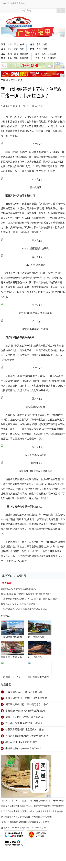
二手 (37, 58)
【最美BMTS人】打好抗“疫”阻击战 (23, 692)
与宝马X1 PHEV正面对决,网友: (21, 742)
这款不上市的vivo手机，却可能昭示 (24, 717)
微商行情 (24, 54)
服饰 (44, 54)
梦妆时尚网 (20, 575)
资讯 (3, 44)
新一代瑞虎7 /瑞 (36, 637)
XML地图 (23, 822)
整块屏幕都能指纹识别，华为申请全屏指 (26, 736)
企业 (3, 54)
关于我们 (5, 822)
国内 (16, 44)
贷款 (16, 58)
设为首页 (5, 3)
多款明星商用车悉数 (11, 637)
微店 (16, 54)
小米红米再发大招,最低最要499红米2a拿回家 (24, 609)
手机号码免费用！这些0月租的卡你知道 (26, 698)
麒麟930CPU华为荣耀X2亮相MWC (18, 589)
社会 (10, 44)
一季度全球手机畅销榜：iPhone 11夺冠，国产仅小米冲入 (30, 599)
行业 (22, 44)
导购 (16, 49)
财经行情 (24, 58)
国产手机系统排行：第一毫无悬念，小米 (26, 704)
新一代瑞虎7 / (35, 657)
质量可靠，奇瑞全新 (11, 657)
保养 (32, 44)
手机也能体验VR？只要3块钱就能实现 (25, 710)
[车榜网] (18, 19)
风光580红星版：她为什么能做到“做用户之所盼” (26, 594)
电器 (45, 44)
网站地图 (40, 822)
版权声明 (32, 822)
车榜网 (4, 80)
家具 (39, 44)
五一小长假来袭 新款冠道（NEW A (23, 723)
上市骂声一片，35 (10, 677)
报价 (37, 54)
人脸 (39, 49)
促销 (10, 54)
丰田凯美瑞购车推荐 (38, 677)
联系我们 (14, 822)
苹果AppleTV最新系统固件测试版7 (19, 604)
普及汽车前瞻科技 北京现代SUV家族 (24, 729)
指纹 (45, 49)
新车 (3, 49)
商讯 (3, 58)
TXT (47, 822)
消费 (32, 49)
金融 (10, 58)
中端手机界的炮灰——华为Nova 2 (23, 748)
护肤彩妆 (52, 54)
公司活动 (52, 58)
